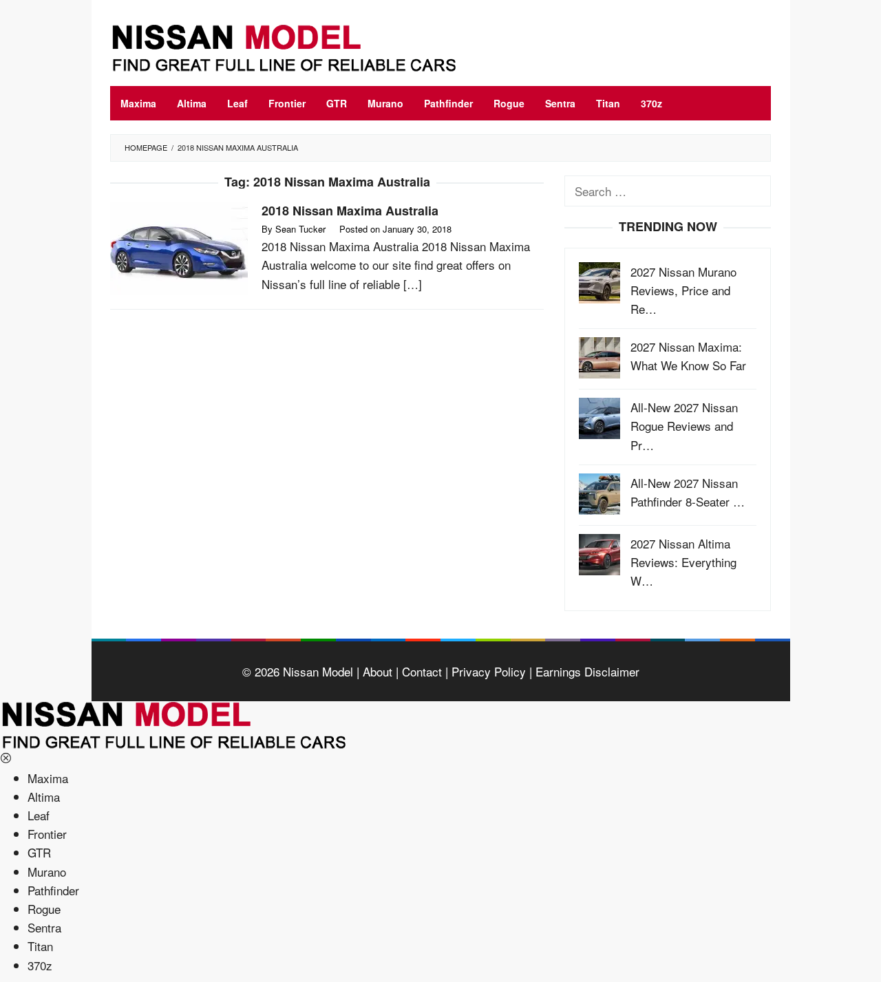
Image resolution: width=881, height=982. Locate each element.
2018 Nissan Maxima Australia (350, 211)
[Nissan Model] (299, 45)
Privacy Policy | (490, 671)
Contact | (423, 671)
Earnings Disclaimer (585, 671)
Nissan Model (318, 671)
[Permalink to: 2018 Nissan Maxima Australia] (179, 246)
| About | (376, 671)
